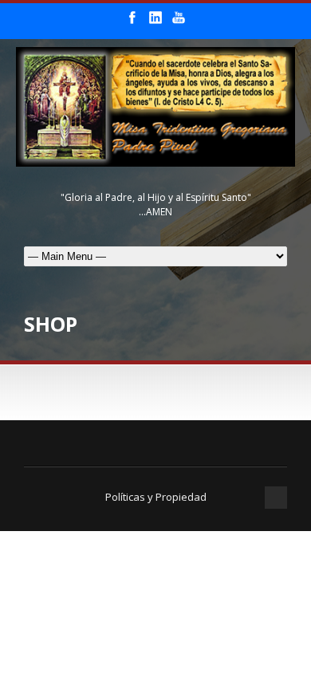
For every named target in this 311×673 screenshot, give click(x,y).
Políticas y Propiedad (156, 497)
